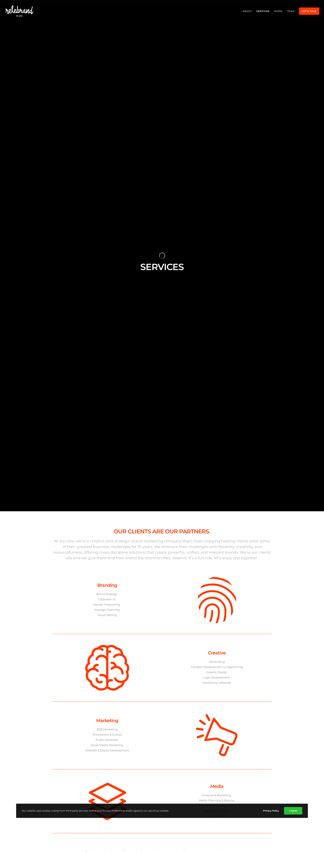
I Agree (293, 810)
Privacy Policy (271, 810)
